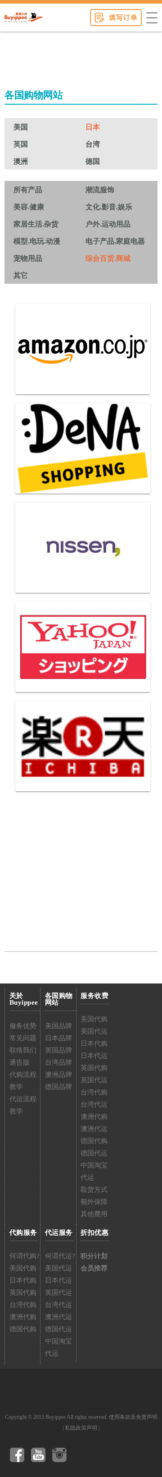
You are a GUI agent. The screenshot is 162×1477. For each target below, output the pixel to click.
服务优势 (22, 1025)
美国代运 (94, 1031)
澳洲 (21, 161)
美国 (21, 127)
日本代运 (94, 1055)
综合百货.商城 (108, 258)
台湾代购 (94, 1092)
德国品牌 (58, 1086)
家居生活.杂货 (36, 224)
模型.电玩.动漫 (37, 241)
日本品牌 (58, 1038)
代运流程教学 (22, 1105)
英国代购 (94, 1067)
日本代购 (94, 1043)
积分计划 (94, 1256)
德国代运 (94, 1153)
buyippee (23, 17)
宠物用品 (28, 258)
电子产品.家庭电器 (115, 241)
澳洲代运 (94, 1128)
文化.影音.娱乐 (109, 207)
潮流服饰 (100, 190)
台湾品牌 (58, 1062)
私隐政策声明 (81, 1428)
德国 (93, 161)
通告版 (19, 1062)
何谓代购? (24, 1256)
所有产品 (28, 190)
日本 (93, 127)
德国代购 (94, 1141)
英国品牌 (58, 1050)
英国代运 (94, 1080)
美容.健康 (29, 207)
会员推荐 (94, 1268)
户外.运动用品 (108, 224)
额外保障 (94, 1201)
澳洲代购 (94, 1116)
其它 (21, 275)
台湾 (93, 144)
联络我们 (22, 1050)
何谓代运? (60, 1256)
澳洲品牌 (58, 1074)
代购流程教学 (22, 1080)
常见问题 (22, 1038)
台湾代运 (94, 1104)
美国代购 (94, 1019)
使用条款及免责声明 (133, 1417)
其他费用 (94, 1214)
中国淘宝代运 (94, 1171)
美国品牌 (58, 1025)
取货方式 (94, 1189)
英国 (21, 144)
